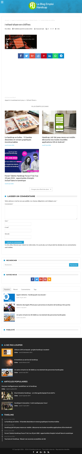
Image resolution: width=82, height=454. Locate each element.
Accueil (7, 20)
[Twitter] (37, 279)
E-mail (7, 227)
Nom (6, 221)
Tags (35, 289)
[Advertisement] (41, 78)
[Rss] (49, 279)
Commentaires (25, 289)
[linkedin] (50, 55)
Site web (7, 234)
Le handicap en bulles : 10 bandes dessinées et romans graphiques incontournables (18, 139)
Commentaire (9, 204)
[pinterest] (44, 55)
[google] (32, 55)
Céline (9, 29)
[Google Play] (45, 279)
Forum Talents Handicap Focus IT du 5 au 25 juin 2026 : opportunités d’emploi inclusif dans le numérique (21, 178)
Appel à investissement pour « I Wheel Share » (24, 20)
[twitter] (26, 55)
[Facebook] (32, 279)
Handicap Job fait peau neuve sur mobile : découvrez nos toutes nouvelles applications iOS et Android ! (59, 139)
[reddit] (38, 55)
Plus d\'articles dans (40, 106)
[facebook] (21, 55)
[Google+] (41, 279)
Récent (15, 289)
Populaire (7, 289)
